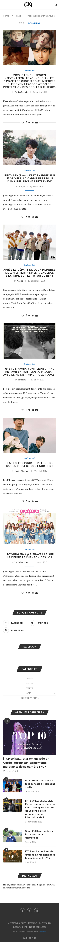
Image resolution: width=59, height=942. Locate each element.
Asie (28, 693)
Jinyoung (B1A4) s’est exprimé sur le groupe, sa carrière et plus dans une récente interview (29, 178)
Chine (29, 688)
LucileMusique (22, 470)
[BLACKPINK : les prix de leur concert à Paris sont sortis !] (12, 785)
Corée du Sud (29, 70)
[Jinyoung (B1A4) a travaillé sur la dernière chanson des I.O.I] (29, 526)
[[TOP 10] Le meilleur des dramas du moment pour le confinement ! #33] (12, 856)
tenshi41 (22, 379)
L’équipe (32, 922)
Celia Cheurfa (21, 92)
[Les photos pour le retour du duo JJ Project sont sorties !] (29, 435)
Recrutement (20, 926)
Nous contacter (37, 926)
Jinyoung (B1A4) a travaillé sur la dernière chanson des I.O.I (29, 556)
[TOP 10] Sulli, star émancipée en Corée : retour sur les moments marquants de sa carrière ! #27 (26, 762)
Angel (22, 186)
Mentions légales (17, 922)
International (29, 698)
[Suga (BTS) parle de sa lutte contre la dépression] (12, 836)
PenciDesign (43, 931)
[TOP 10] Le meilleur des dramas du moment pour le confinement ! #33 (40, 854)
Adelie (20, 280)
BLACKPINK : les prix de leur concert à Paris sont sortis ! (40, 784)
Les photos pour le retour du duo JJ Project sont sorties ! (29, 465)
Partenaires (45, 922)
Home (6, 16)
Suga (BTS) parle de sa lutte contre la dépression (39, 834)
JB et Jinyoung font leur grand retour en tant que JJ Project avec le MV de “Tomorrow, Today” (29, 371)
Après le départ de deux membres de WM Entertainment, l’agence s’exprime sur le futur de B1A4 (29, 272)
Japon (29, 683)
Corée (29, 678)
